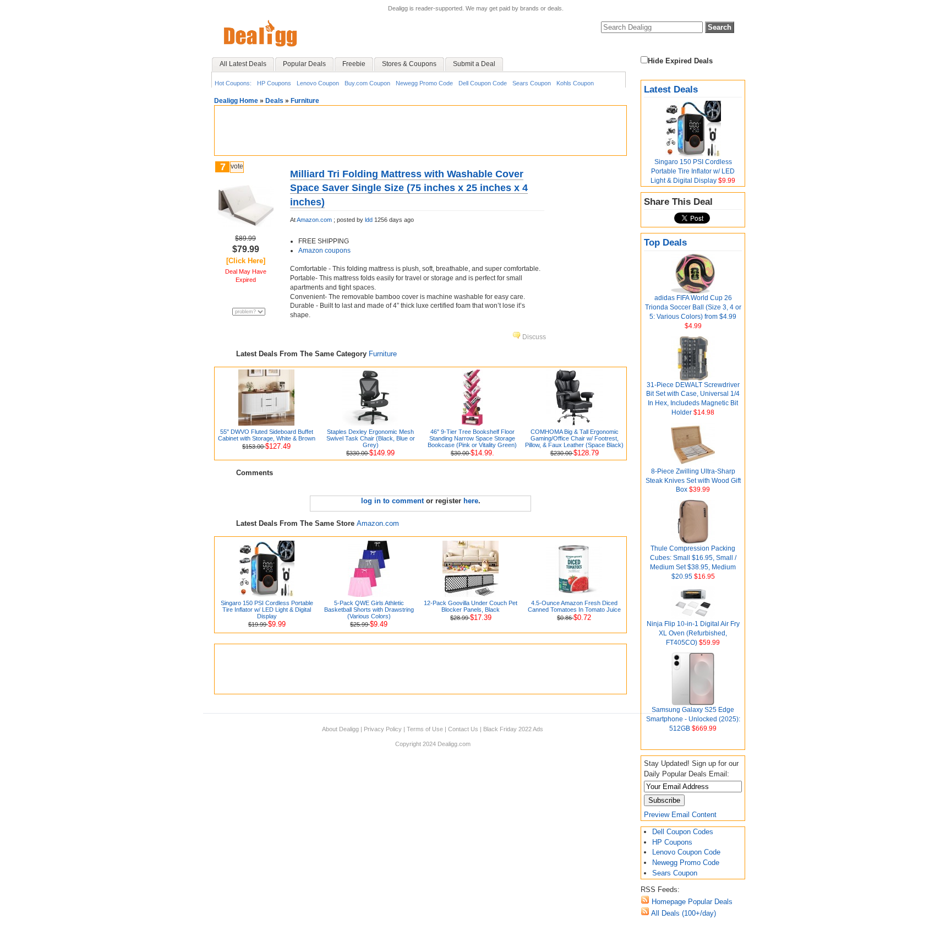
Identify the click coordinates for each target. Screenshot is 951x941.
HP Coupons (274, 83)
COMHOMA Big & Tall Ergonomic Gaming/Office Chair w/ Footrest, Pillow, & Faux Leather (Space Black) (574, 438)
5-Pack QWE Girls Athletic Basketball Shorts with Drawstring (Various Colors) (369, 609)
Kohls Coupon (575, 83)
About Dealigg (340, 729)
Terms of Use (425, 729)
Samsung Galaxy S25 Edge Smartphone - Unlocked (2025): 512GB (693, 719)
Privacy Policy (383, 729)
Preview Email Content (680, 815)
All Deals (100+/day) (682, 913)
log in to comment (392, 501)
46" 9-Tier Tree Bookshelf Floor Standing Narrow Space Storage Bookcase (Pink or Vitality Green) (472, 438)
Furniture (305, 101)
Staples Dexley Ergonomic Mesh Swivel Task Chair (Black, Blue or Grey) (370, 438)
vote (237, 166)
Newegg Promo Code (424, 83)
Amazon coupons (324, 250)
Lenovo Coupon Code (686, 852)
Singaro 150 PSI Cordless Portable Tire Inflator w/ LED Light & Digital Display (693, 171)
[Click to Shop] (245, 224)
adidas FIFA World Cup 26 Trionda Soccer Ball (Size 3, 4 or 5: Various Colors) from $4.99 (693, 307)
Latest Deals (671, 89)
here (470, 501)
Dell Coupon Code (482, 83)
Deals (274, 101)
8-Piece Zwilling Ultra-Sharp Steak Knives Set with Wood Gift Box (693, 480)
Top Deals (665, 242)
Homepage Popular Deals (691, 902)
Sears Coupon (531, 83)
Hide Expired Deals (680, 61)
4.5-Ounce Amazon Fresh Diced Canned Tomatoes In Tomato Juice (574, 606)
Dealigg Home (236, 101)
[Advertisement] (420, 130)
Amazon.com (314, 219)
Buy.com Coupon (367, 83)
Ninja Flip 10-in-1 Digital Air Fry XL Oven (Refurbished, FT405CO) (693, 633)
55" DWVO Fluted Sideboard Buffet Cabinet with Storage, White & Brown (266, 435)
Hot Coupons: (233, 83)
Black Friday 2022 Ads (513, 729)
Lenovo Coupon (318, 83)
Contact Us (463, 729)
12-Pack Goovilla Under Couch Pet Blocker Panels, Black (470, 606)
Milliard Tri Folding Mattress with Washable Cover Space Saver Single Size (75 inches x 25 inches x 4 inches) (409, 187)
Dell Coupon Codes (682, 832)
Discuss (533, 337)
